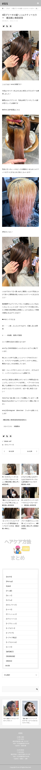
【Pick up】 (9, 581)
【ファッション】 (11, 614)
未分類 (7, 666)
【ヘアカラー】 (10, 628)
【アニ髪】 (9, 591)
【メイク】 (9, 647)
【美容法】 (9, 661)
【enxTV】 (9, 577)
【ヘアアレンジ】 (11, 623)
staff (10, 441)
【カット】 (9, 595)
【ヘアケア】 (9, 633)
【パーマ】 (9, 609)
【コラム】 (9, 600)
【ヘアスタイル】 (11, 642)
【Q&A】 (8, 586)
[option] (11, 712)
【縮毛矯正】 (9, 652)
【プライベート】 (11, 619)
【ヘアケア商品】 (11, 637)
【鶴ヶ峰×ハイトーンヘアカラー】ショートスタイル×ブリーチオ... (29, 721)
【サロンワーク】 (14, 21)
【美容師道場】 (10, 656)
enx (5, 3)
